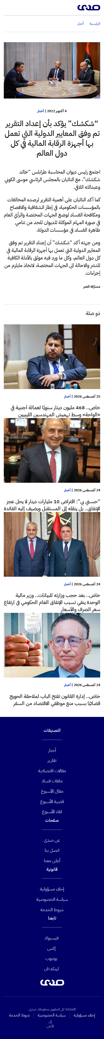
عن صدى (52, 840)
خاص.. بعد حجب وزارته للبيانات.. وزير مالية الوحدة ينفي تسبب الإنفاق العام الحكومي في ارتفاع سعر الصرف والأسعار (52, 602)
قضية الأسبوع (52, 801)
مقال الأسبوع (52, 791)
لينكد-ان (51, 968)
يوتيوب (51, 958)
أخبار (40, 111)
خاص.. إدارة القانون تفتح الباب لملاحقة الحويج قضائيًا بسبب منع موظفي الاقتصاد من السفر (55, 699)
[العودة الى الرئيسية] (88, 7)
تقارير (52, 760)
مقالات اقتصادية (52, 770)
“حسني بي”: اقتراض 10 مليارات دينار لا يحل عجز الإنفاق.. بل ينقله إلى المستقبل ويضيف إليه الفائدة (52, 505)
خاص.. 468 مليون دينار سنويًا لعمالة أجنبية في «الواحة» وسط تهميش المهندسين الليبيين (55, 411)
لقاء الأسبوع (52, 811)
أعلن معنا (52, 860)
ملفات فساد (52, 780)
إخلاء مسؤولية (52, 888)
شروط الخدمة (52, 909)
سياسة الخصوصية (52, 899)
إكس (51, 948)
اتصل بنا (52, 850)
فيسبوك (51, 937)
